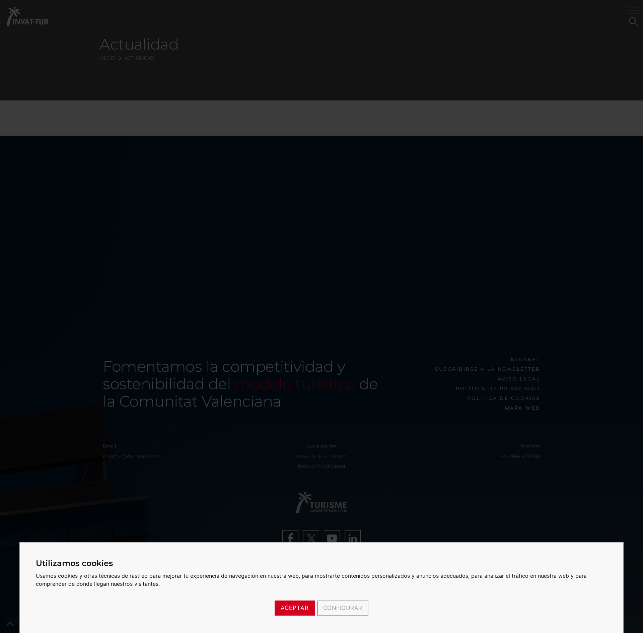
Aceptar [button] (295, 608)
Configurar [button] (342, 608)
